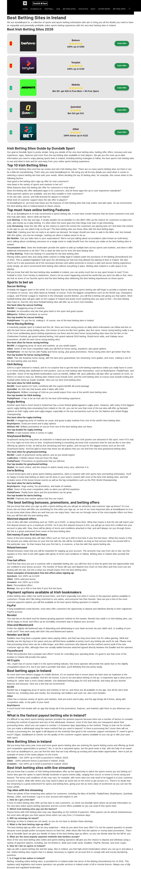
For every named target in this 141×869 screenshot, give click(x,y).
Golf (93, 9)
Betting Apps (119, 9)
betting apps (108, 229)
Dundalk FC (36, 9)
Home (25, 9)
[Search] (129, 9)
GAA (58, 9)
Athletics (83, 9)
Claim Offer (121, 43)
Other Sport (104, 9)
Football (49, 9)
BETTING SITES (69, 9)
